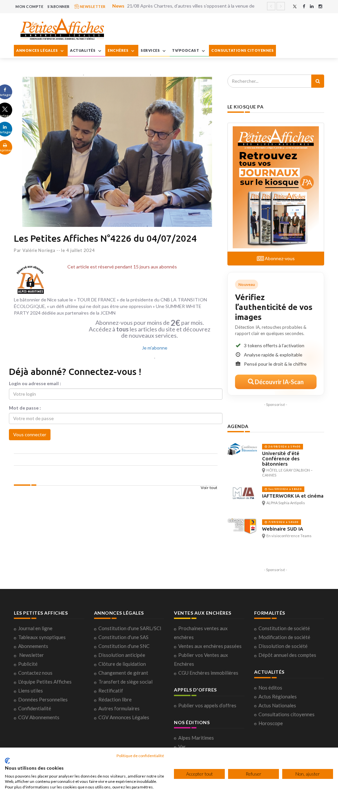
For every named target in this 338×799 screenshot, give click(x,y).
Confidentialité (34, 708)
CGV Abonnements (38, 717)
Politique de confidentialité (140, 755)
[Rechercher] (317, 81)
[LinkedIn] (312, 6)
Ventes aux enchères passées (210, 646)
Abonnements (33, 646)
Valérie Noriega (38, 250)
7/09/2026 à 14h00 (282, 522)
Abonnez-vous (279, 258)
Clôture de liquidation (122, 664)
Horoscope (270, 723)
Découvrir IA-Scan (279, 381)
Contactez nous (35, 673)
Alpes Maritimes (196, 738)
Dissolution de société (283, 646)
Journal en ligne (35, 628)
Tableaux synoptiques (42, 637)
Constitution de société (284, 628)
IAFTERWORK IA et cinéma (292, 496)
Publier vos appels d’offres (207, 705)
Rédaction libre (115, 699)
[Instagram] (320, 6)
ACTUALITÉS (83, 50)
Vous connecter (29, 434)
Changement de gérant (123, 673)
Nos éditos (270, 688)
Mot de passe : (25, 408)
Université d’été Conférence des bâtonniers (280, 458)
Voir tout (209, 487)
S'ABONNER (59, 6)
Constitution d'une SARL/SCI (129, 628)
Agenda (238, 426)
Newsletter (31, 655)
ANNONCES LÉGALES (37, 50)
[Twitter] (295, 6)
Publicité (28, 664)
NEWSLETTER (92, 6)
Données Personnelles (43, 699)
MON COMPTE (29, 6)
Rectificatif (110, 690)
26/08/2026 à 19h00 (283, 446)
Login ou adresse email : (35, 383)
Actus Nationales (277, 705)
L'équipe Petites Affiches (45, 682)
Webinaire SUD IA (282, 529)
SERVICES (151, 50)
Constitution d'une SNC (124, 646)
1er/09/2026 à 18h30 (284, 489)
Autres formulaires (119, 708)
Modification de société (284, 637)
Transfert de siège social (125, 682)
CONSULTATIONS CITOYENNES (242, 50)
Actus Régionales (277, 696)
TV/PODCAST (186, 50)
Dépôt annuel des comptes (287, 655)
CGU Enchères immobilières (208, 673)
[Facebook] (304, 6)
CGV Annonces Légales (123, 717)
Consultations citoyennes (286, 714)
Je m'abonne (154, 348)
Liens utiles (30, 690)
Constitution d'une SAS (123, 637)
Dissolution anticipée (121, 655)
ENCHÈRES (118, 50)
